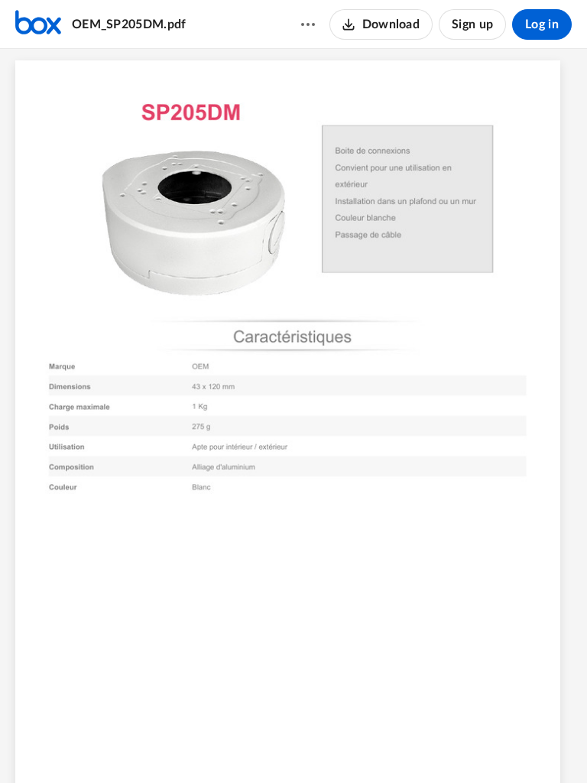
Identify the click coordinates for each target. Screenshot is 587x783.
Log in (542, 24)
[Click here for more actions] (308, 24)
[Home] (38, 24)
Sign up (472, 24)
